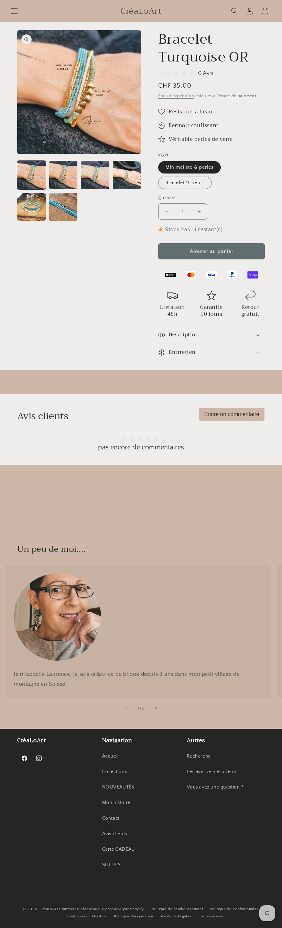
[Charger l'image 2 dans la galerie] (63, 175)
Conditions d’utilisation (86, 916)
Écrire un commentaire (231, 414)
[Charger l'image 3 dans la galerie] (95, 175)
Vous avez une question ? (215, 787)
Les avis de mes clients (212, 771)
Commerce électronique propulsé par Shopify (101, 909)
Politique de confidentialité (234, 909)
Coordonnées (210, 916)
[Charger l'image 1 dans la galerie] (31, 175)
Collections (114, 771)
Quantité (167, 197)
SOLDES (111, 865)
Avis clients (114, 834)
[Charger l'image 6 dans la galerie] (63, 207)
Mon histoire (116, 802)
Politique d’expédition (133, 916)
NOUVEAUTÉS (118, 787)
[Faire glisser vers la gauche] (125, 708)
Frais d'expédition (176, 96)
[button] (14, 11)
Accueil (110, 756)
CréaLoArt (49, 909)
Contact (111, 818)
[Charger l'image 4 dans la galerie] (127, 175)
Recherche (198, 756)
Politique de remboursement (177, 909)
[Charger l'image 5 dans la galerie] (31, 207)
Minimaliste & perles (189, 167)
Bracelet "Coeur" (185, 183)
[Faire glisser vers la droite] (156, 708)
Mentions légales (176, 916)
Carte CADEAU (118, 849)
